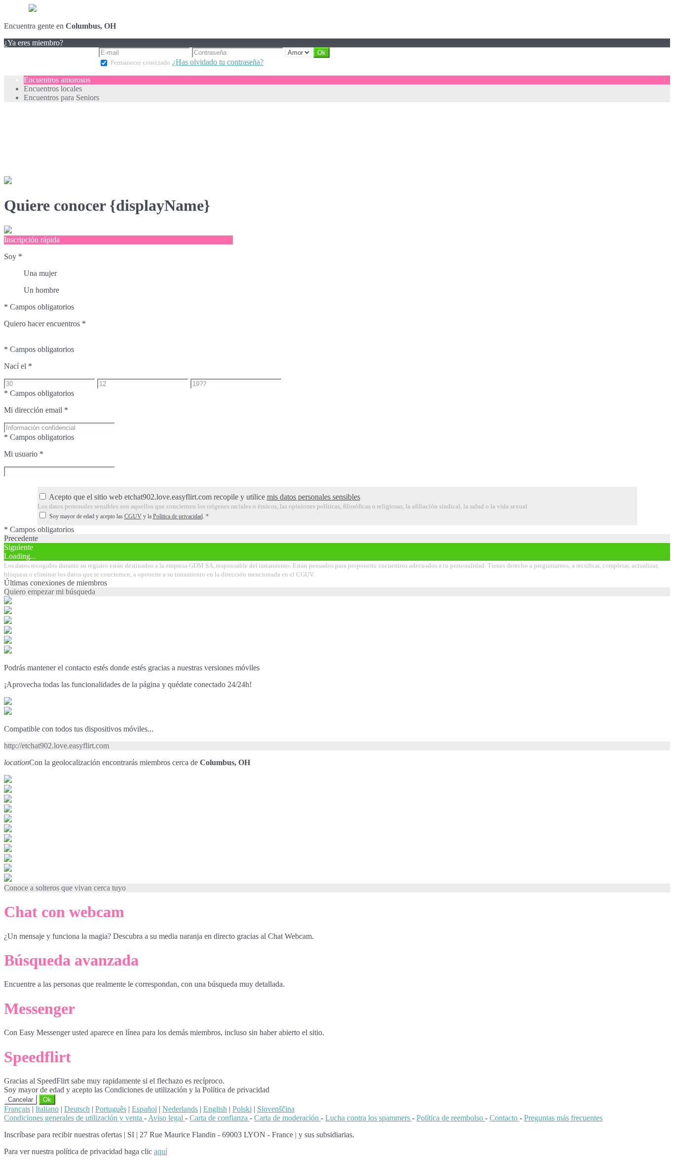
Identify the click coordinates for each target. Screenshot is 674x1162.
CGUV (133, 516)
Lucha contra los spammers (368, 1118)
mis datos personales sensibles (313, 497)
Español (144, 1109)
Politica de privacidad (178, 516)
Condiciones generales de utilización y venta (74, 1118)
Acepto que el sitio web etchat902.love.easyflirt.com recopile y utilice (204, 497)
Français (17, 1109)
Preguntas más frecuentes (563, 1118)
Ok (47, 1099)
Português (110, 1109)
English (215, 1109)
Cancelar (20, 1099)
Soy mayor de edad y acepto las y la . (129, 516)
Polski (242, 1109)
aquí (160, 1151)
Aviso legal (166, 1118)
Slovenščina (276, 1109)
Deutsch (77, 1109)
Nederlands (180, 1109)
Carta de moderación (287, 1118)
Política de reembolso (450, 1118)
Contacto (504, 1118)
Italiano (47, 1109)
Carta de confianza (219, 1118)
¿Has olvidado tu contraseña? (217, 62)
